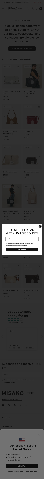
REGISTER (22, 249)
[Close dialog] (40, 226)
